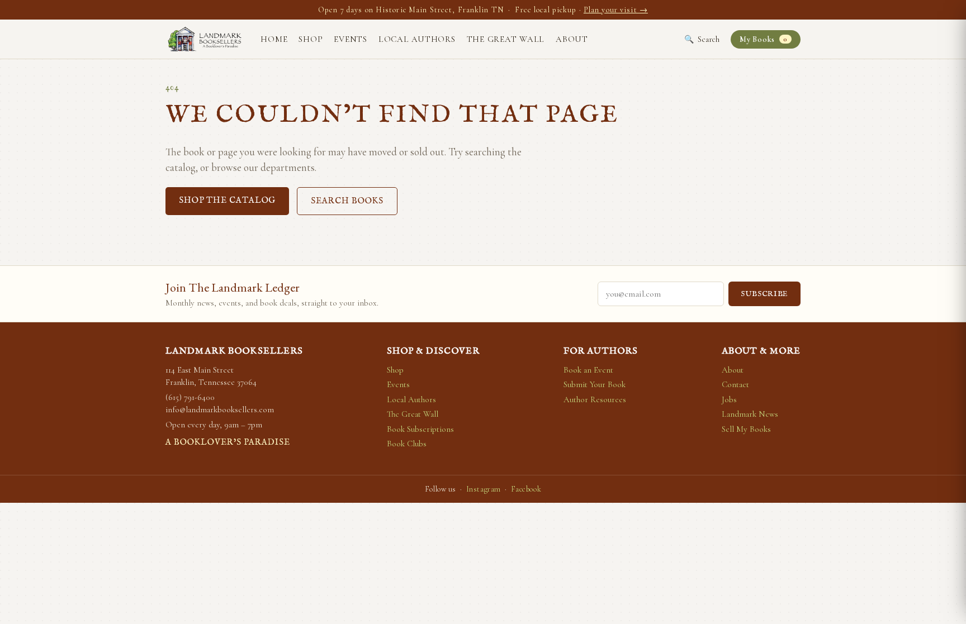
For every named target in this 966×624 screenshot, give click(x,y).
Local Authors (417, 39)
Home (274, 39)
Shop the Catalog (227, 200)
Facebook (526, 489)
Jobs (729, 399)
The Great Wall (506, 39)
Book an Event (588, 370)
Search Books (347, 201)
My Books (763, 39)
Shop (311, 39)
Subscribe (764, 294)
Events (350, 39)
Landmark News (750, 414)
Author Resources (595, 399)
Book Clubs (407, 444)
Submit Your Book (595, 384)
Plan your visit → (616, 10)
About (572, 39)
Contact (735, 384)
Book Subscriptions (420, 429)
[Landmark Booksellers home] (204, 39)
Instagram (483, 489)
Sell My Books (746, 429)
